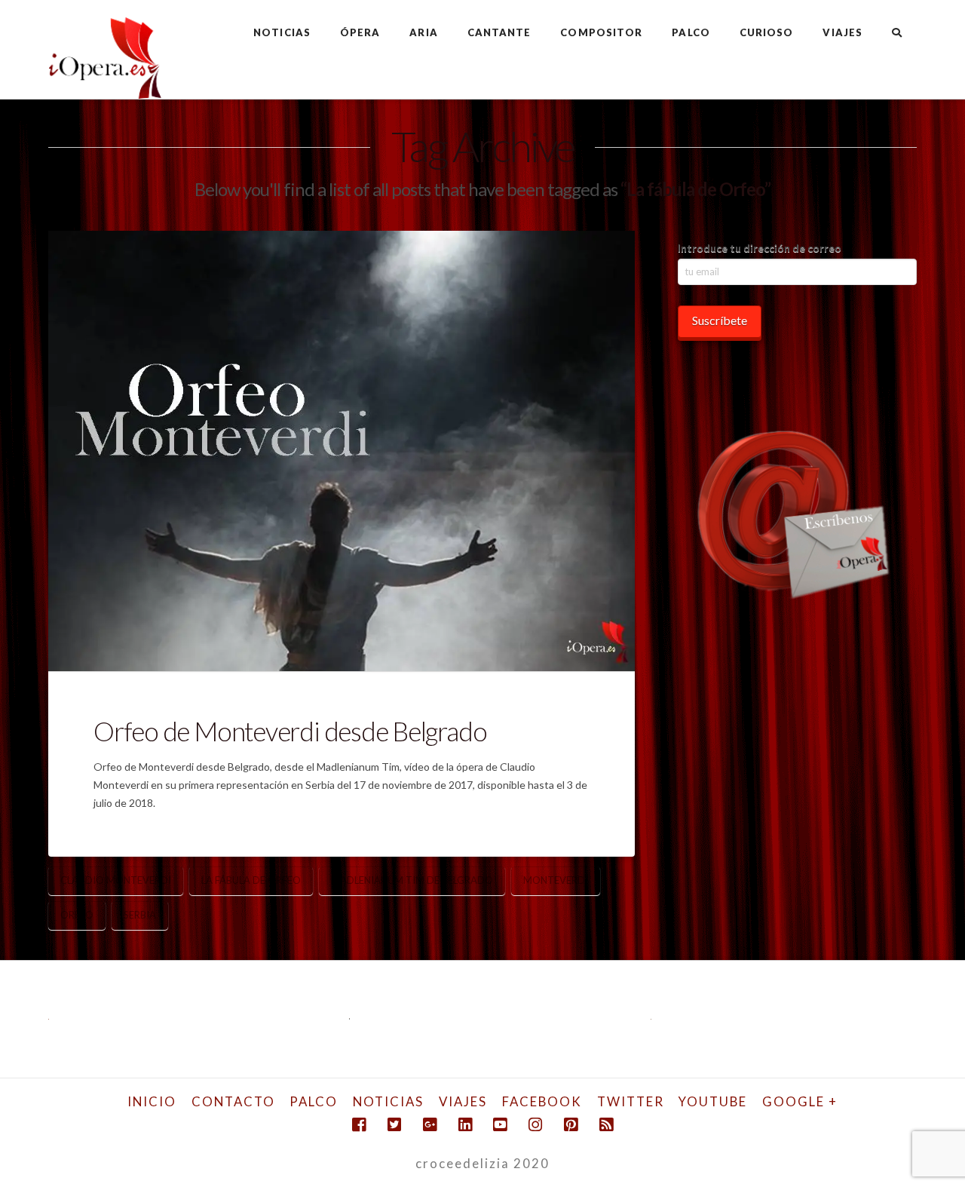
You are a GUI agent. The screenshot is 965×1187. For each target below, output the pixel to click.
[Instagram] (535, 1125)
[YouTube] (500, 1125)
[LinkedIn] (465, 1125)
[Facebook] (359, 1125)
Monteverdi (555, 880)
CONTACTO (233, 1101)
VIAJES (463, 1101)
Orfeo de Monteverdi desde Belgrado (289, 731)
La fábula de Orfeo (251, 880)
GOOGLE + (800, 1101)
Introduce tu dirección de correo (759, 247)
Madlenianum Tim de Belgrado (412, 880)
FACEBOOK (542, 1101)
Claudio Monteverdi (115, 880)
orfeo (76, 915)
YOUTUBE (713, 1101)
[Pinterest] (570, 1125)
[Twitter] (394, 1125)
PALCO (314, 1101)
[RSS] (606, 1125)
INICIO (151, 1101)
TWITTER (630, 1101)
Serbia (140, 915)
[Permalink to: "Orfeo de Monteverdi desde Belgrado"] (341, 451)
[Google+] (430, 1125)
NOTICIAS (388, 1101)
